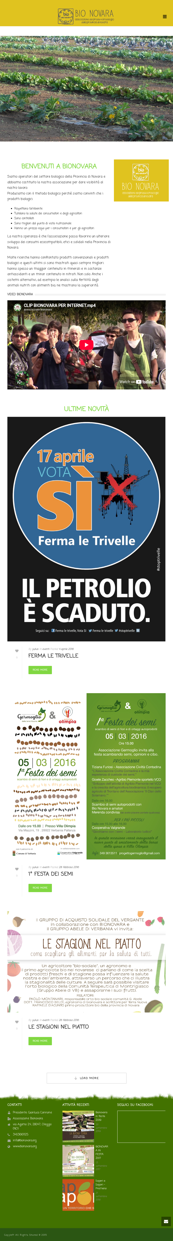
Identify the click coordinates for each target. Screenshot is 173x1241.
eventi (45, 649)
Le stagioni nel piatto (58, 1027)
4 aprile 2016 (66, 649)
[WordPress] (86, 16)
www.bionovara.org (25, 1146)
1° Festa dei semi (50, 874)
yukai (35, 649)
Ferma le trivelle (53, 656)
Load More (89, 1078)
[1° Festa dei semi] (86, 776)
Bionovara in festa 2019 (101, 1116)
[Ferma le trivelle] (86, 529)
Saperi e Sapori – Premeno (101, 1185)
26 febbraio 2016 (69, 1020)
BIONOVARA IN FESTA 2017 (102, 1152)
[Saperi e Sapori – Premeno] (78, 1195)
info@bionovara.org (24, 1141)
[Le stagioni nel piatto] (86, 961)
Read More (40, 670)
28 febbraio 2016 (69, 867)
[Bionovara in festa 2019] (78, 1126)
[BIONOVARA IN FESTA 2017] (78, 1161)
